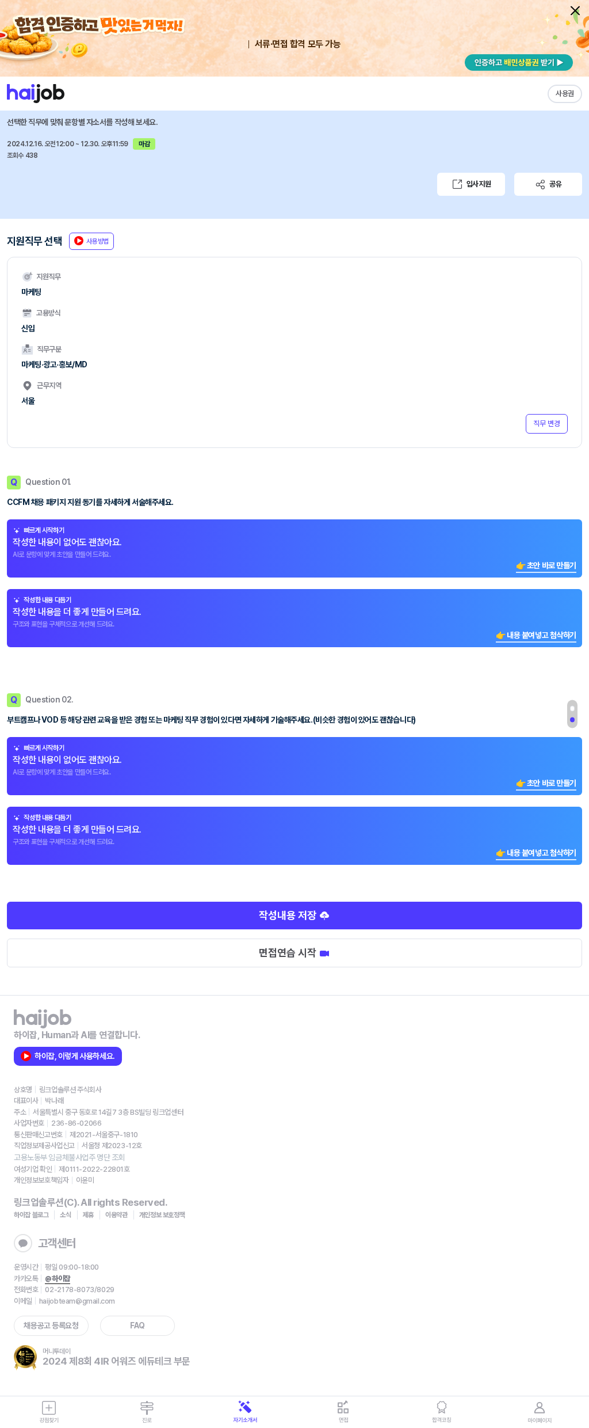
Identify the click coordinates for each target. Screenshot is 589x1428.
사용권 (565, 93)
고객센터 (57, 1243)
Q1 (572, 709)
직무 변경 (546, 423)
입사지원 (478, 184)
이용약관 (116, 1215)
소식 (65, 1215)
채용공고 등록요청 (51, 1325)
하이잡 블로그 (31, 1215)
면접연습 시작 (289, 953)
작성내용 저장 (289, 915)
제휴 (88, 1215)
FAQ (137, 1325)
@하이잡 (57, 1278)
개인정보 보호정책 (162, 1215)
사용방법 (97, 241)
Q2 (572, 720)
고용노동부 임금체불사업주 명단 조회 (69, 1157)
